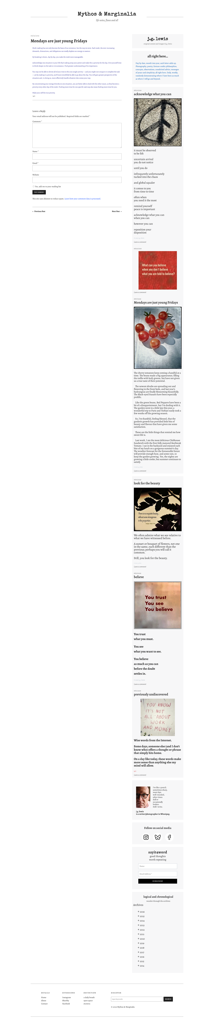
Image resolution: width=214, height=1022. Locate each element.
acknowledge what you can (152, 94)
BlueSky (65, 1000)
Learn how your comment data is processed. (83, 198)
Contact (44, 1003)
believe (139, 577)
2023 (142, 925)
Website (35, 174)
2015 (142, 961)
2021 (142, 934)
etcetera (87, 1003)
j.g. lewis (157, 39)
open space (88, 1000)
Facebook (66, 1003)
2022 (142, 929)
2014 (142, 965)
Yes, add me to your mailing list (48, 186)
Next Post (116, 211)
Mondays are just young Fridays (59, 41)
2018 (142, 947)
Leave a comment (140, 242)
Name (35, 151)
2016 (142, 956)
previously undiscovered (151, 694)
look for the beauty (147, 483)
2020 (142, 938)
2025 (142, 916)
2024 (142, 920)
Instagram (66, 997)
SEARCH (168, 999)
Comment (37, 121)
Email (35, 163)
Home (43, 997)
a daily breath (89, 997)
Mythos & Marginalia (107, 14)
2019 (142, 943)
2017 (142, 952)
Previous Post (39, 211)
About (43, 1000)
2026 (142, 911)
